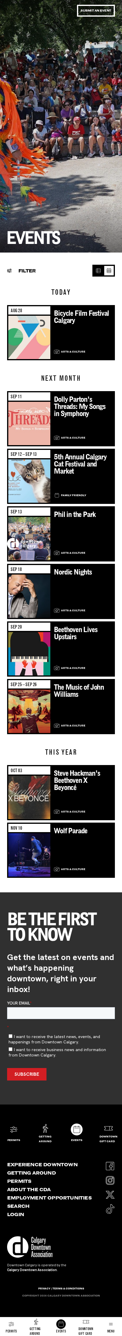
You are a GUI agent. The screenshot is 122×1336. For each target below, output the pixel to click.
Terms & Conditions (68, 1288)
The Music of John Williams (79, 691)
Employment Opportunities (49, 1198)
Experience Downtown (42, 1164)
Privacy (44, 1288)
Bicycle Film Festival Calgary (81, 317)
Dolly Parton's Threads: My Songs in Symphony (79, 406)
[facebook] (110, 1164)
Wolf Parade (70, 830)
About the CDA (29, 1189)
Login (15, 1214)
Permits (19, 1181)
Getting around (31, 1173)
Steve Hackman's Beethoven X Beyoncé (77, 780)
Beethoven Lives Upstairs (75, 633)
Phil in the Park (75, 514)
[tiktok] (110, 1207)
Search (18, 1206)
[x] (110, 1193)
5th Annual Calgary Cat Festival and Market (80, 464)
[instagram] (110, 1178)
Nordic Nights (73, 572)
